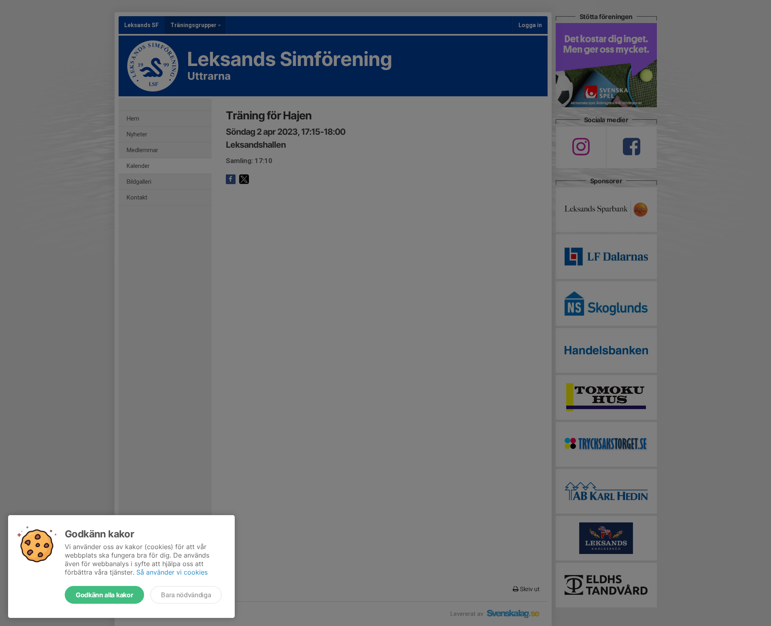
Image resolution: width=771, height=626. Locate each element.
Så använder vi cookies (172, 572)
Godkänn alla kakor (104, 595)
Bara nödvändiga (186, 595)
